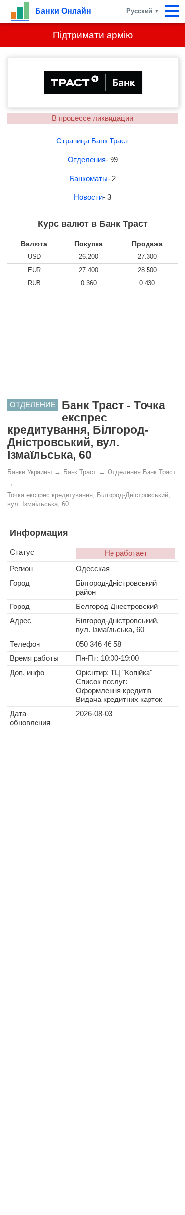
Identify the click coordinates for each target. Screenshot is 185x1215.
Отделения (87, 159)
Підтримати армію (93, 35)
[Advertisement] (92, 344)
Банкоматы (89, 178)
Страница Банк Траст (92, 141)
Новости (88, 197)
